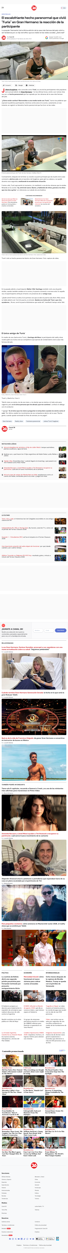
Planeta (37, 1190)
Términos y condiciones (8, 1225)
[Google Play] (50, 1239)
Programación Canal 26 (41, 1228)
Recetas (4, 1196)
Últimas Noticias (6, 1176)
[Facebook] (10, 1239)
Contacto (37, 1221)
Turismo (37, 1198)
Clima (36, 1179)
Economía (28, 973)
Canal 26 (11, 37)
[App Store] (40, 1239)
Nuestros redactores (7, 1232)
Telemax (37, 1210)
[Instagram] (13, 1239)
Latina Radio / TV (39, 1206)
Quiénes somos (6, 1221)
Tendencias (5, 1198)
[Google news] (33, 1239)
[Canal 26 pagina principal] (34, 10)
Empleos (37, 1232)
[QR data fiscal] (57, 1240)
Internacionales (52, 973)
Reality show (19, 421)
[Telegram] (30, 1239)
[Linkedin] (21, 1239)
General (37, 1185)
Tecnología (38, 1196)
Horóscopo (38, 1187)
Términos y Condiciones (30, 1245)
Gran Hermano (7, 421)
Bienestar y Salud (39, 1176)
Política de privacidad (40, 1225)
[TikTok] (24, 1239)
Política (5, 973)
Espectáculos (6, 14)
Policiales (4, 1193)
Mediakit (6, 1228)
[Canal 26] (34, 1165)
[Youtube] (18, 1239)
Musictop (4, 1213)
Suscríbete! (60, 630)
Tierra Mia (4, 1210)
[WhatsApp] (27, 1239)
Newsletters (7, 1235)
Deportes (4, 1182)
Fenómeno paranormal (33, 421)
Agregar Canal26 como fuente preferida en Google (56, 37)
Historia (4, 1187)
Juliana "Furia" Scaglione (51, 421)
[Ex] (16, 1239)
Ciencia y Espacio (6, 1179)
